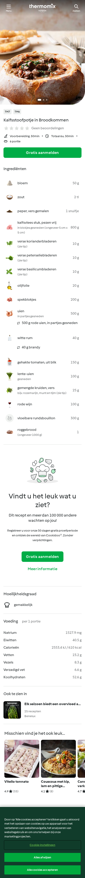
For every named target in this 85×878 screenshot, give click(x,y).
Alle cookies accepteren (42, 869)
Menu (9, 10)
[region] (42, 842)
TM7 (7, 111)
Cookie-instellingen (42, 845)
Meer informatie (42, 568)
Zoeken (76, 10)
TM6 (17, 111)
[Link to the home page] (42, 7)
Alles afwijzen (42, 857)
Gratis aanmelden (42, 152)
